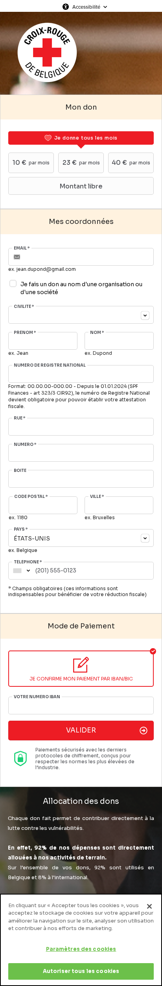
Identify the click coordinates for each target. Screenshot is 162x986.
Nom (97, 332)
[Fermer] (149, 906)
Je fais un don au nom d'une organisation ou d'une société (81, 288)
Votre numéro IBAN (37, 697)
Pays (21, 529)
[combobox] (81, 315)
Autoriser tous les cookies (81, 971)
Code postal (31, 496)
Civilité (24, 306)
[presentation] (81, 138)
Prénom (25, 332)
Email (22, 248)
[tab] (81, 138)
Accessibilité (86, 6)
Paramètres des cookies (81, 949)
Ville (97, 496)
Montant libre (81, 186)
